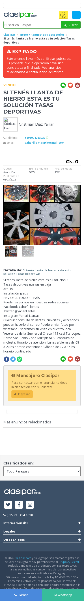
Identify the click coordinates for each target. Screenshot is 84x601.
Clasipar (9, 35)
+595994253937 (35, 138)
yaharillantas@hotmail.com (45, 143)
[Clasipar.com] (20, 15)
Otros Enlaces (14, 539)
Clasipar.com (23, 558)
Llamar (22, 595)
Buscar (72, 25)
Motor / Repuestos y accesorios (42, 35)
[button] (63, 15)
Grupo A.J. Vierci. (69, 562)
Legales (9, 531)
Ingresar (23, 394)
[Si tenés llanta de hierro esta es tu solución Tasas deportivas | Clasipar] (11, 248)
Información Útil (15, 523)
